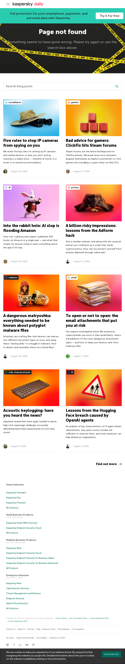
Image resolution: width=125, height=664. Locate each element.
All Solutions (12, 508)
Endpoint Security (15, 598)
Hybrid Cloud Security (17, 603)
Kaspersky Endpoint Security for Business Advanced (32, 563)
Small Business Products (19, 514)
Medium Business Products (21, 540)
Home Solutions (15, 484)
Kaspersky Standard (16, 492)
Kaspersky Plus (13, 497)
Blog (38, 629)
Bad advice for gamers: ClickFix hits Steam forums (91, 143)
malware (12, 277)
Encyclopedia (41, 638)
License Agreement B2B (17, 621)
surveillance (14, 102)
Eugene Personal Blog (25, 638)
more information (57, 659)
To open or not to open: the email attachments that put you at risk (92, 320)
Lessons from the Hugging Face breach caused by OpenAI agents (91, 415)
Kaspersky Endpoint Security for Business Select (30, 558)
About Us (21, 629)
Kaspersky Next (13, 548)
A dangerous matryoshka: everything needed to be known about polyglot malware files (27, 323)
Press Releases (63, 629)
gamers (75, 102)
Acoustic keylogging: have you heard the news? (28, 413)
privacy (75, 187)
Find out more (106, 464)
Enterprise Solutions (17, 575)
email (74, 277)
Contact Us (10, 629)
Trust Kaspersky (77, 629)
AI (9, 187)
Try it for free (109, 16)
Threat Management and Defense (23, 593)
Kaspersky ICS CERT (57, 638)
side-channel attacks (19, 372)
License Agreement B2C (99, 618)
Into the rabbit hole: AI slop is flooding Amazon (31, 228)
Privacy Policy (61, 618)
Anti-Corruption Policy (78, 618)
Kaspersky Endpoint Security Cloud (23, 528)
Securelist (10, 638)
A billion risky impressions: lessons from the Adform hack (91, 230)
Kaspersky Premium (16, 503)
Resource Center (49, 629)
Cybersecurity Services (17, 588)
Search (117, 86)
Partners (31, 629)
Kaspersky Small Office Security (21, 523)
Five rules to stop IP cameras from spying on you (30, 143)
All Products (12, 533)
